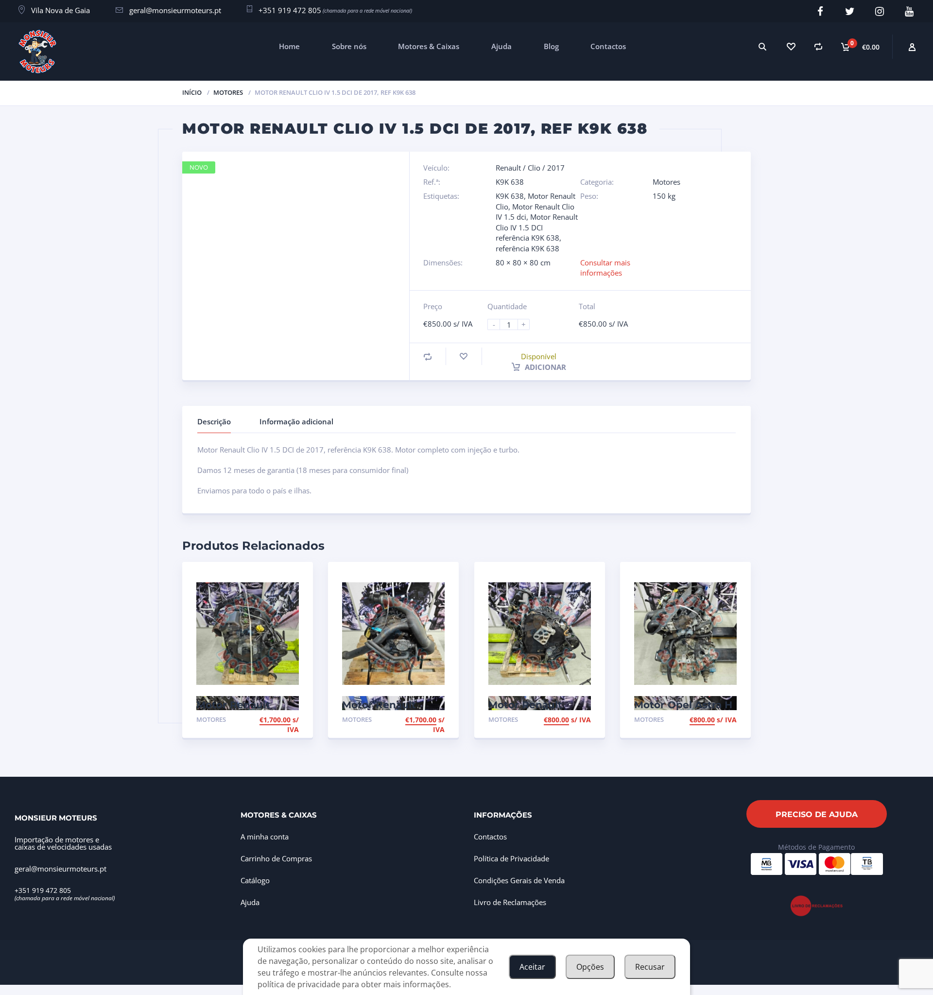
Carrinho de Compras (276, 858)
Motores (228, 92)
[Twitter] (850, 11)
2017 (556, 168)
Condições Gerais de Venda (519, 880)
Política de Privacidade (511, 858)
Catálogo (255, 880)
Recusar (650, 966)
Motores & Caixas (428, 46)
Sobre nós (349, 46)
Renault (508, 168)
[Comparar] (818, 46)
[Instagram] (880, 11)
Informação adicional (296, 421)
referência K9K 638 (527, 248)
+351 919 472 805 (290, 10)
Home (289, 46)
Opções (590, 966)
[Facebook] (820, 11)
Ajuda (501, 46)
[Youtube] (909, 11)
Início (192, 92)
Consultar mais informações (605, 268)
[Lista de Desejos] (790, 46)
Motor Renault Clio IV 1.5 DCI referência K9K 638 (537, 227)
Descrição (214, 421)
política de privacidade (299, 984)
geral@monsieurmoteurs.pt (175, 10)
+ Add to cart (272, 720)
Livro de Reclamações (510, 902)
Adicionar (544, 367)
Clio (534, 168)
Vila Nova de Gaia (60, 10)
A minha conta (265, 836)
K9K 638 (510, 196)
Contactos (608, 46)
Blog (551, 46)
